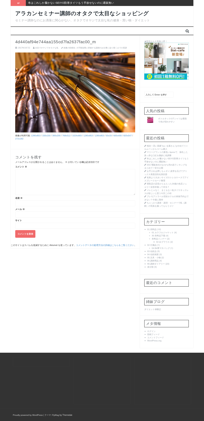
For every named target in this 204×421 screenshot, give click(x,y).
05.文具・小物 (154, 257)
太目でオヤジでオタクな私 (46, 48)
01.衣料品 (152, 229)
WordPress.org (154, 340)
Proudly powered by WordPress (28, 415)
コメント (21, 167)
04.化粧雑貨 (153, 254)
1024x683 (77, 135)
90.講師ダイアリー (156, 264)
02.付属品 (152, 245)
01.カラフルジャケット (163, 232)
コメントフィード (155, 337)
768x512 (66, 135)
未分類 (150, 267)
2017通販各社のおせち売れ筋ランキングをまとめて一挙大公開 (67, 2)
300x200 (56, 135)
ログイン (151, 331)
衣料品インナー (159, 239)
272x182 (19, 138)
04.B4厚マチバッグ (161, 248)
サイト (18, 220)
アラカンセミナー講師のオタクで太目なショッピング (82, 13)
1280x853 (35, 135)
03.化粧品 (152, 251)
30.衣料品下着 (158, 235)
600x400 (117, 135)
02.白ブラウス (163, 242)
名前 (19, 198)
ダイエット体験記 (152, 309)
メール (20, 209)
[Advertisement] (100, 380)
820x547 (128, 135)
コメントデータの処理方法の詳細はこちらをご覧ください (105, 245)
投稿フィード (153, 334)
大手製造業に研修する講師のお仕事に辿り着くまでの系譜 (101, 48)
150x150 (46, 135)
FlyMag (55, 415)
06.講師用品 (153, 260)
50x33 (109, 135)
